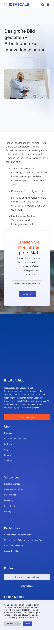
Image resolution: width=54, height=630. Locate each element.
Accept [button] (27, 623)
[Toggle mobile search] (42, 4)
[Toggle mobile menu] (48, 4)
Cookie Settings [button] (12, 623)
